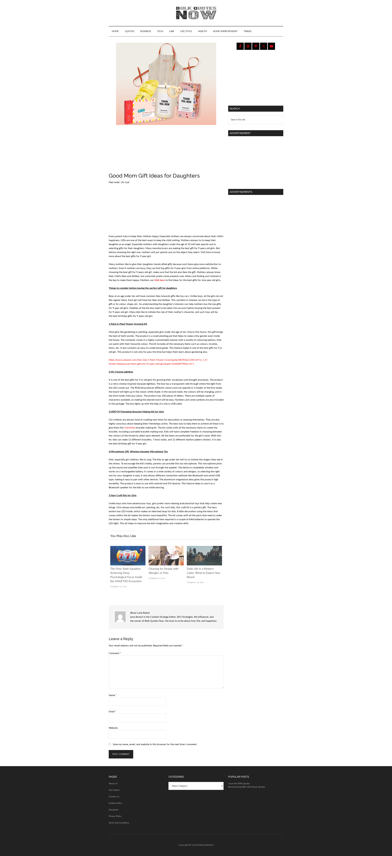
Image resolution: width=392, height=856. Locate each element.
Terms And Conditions (119, 823)
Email (112, 711)
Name (113, 695)
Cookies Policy (115, 803)
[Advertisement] (166, 150)
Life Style (125, 182)
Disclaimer (113, 810)
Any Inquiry (114, 790)
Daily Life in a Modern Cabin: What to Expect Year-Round (204, 573)
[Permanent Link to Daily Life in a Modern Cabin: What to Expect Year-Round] (204, 548)
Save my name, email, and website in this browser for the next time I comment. (155, 744)
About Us (113, 784)
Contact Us (114, 797)
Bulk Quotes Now (196, 13)
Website (113, 728)
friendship (129, 427)
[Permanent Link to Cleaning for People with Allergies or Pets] (166, 548)
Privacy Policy (115, 816)
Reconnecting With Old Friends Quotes (246, 787)
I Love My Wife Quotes (239, 784)
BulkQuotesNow (206, 845)
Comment (115, 653)
